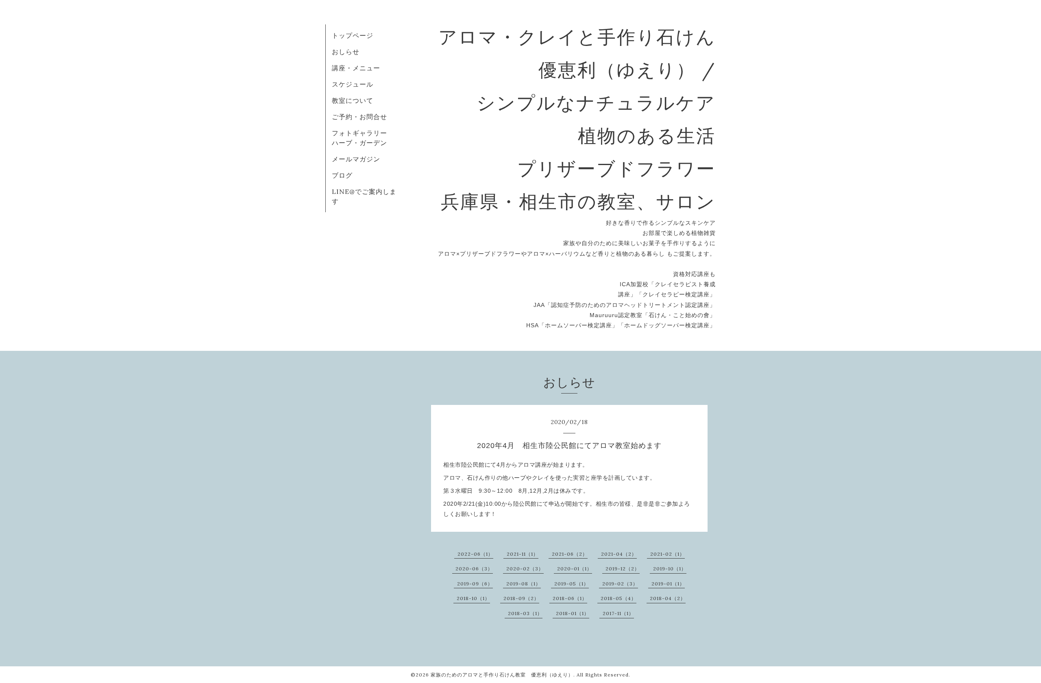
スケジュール (352, 84)
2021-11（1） (522, 554)
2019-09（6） (475, 584)
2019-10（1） (669, 569)
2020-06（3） (474, 569)
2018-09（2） (521, 598)
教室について (352, 100)
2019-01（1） (668, 584)
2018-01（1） (572, 613)
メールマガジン (356, 159)
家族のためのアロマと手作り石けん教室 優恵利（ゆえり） (502, 675)
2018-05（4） (618, 598)
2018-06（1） (570, 598)
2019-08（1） (523, 584)
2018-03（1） (525, 613)
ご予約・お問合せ (359, 117)
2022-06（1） (475, 554)
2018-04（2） (668, 598)
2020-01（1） (574, 569)
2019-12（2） (622, 569)
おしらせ (345, 52)
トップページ (352, 35)
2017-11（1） (618, 613)
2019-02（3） (620, 584)
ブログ (342, 175)
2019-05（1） (571, 584)
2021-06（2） (570, 554)
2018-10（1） (473, 598)
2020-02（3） (525, 569)
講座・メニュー (356, 68)
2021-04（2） (619, 554)
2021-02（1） (667, 554)
